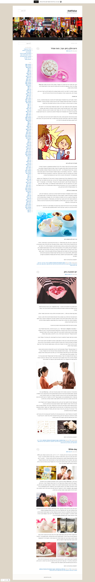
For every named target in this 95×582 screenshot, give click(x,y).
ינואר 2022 (29, 95)
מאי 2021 (29, 107)
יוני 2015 (29, 211)
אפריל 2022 (28, 91)
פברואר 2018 (28, 164)
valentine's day (62, 440)
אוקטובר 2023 (28, 64)
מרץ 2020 (29, 127)
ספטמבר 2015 (28, 207)
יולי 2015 (29, 210)
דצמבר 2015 (28, 203)
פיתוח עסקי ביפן (43, 264)
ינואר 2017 (29, 183)
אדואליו (47, 262)
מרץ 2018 (29, 163)
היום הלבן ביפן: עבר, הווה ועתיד (64, 48)
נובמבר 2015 (28, 204)
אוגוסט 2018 (28, 155)
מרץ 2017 (29, 180)
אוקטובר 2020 (28, 117)
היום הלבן (40, 262)
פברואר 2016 (28, 200)
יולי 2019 (29, 139)
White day (73, 449)
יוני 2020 (29, 123)
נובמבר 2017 (28, 169)
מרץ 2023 (29, 74)
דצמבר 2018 (28, 149)
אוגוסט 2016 (28, 191)
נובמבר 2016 (28, 186)
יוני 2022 (29, 88)
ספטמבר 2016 (28, 189)
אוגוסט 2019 (28, 138)
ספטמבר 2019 (28, 136)
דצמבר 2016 (28, 185)
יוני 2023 (29, 70)
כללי (70, 262)
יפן (51, 264)
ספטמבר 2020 (28, 119)
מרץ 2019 (29, 145)
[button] (67, 473)
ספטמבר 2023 (28, 66)
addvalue (51, 262)
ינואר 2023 (29, 77)
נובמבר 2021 (28, 98)
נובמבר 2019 (28, 133)
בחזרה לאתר (65, 38)
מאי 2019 (29, 142)
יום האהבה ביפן (70, 271)
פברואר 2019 (28, 147)
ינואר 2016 (29, 201)
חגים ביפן (59, 264)
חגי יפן (65, 264)
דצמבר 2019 (28, 132)
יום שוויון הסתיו (28, 59)
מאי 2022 (29, 89)
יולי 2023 (29, 69)
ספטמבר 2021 (28, 101)
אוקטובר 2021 (28, 99)
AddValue (72, 10)
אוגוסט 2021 (28, 102)
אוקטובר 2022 (28, 82)
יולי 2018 (29, 157)
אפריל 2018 (28, 161)
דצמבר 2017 (28, 167)
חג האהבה (75, 264)
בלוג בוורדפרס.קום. (47, 577)
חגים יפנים (55, 264)
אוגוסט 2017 (28, 173)
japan (64, 262)
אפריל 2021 (28, 108)
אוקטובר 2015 (28, 205)
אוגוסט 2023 (28, 67)
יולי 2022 (29, 86)
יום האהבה (52, 441)
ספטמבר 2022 (28, 83)
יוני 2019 (29, 141)
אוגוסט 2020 (28, 120)
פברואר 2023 (28, 76)
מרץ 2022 (29, 92)
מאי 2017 (29, 178)
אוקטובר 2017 (28, 170)
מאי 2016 (29, 195)
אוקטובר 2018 (28, 152)
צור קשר (59, 38)
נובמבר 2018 (28, 151)
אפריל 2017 (28, 179)
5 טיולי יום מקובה (27, 49)
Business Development (57, 262)
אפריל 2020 (28, 126)
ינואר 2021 (29, 113)
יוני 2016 (29, 194)
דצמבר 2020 (28, 114)
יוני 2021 (29, 105)
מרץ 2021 (29, 110)
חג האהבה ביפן (70, 264)
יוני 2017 (29, 176)
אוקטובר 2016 (28, 188)
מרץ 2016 (29, 198)
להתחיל (36, 1)
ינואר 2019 (29, 148)
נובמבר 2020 (28, 116)
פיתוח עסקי (48, 264)
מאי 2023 (29, 71)
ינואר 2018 (29, 166)
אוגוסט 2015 (28, 208)
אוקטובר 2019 (28, 135)
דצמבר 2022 (28, 79)
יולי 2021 (29, 104)
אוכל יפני (43, 262)
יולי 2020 (29, 122)
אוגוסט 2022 (28, 85)
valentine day (58, 569)
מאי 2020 (29, 124)
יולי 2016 (29, 192)
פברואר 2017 (28, 182)
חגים (62, 264)
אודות (71, 38)
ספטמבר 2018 (28, 154)
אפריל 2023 (28, 73)
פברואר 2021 (28, 111)
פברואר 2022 (28, 94)
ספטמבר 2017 (28, 172)
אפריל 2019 (28, 144)
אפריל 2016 (28, 197)
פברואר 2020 (28, 129)
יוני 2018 (29, 158)
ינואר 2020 (29, 130)
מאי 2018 (29, 160)
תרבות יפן (68, 442)
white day (63, 569)
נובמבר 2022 (28, 80)
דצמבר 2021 (28, 96)
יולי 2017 (29, 175)
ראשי (76, 38)
